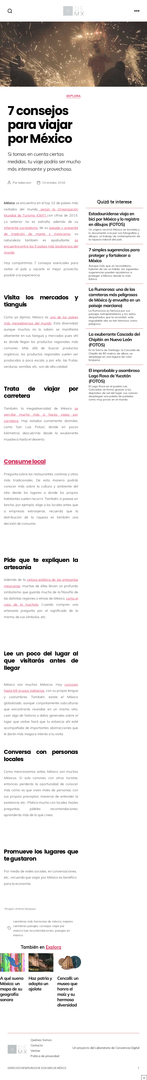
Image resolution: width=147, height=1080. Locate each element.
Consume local (25, 461)
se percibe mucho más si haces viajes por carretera (41, 414)
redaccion (24, 182)
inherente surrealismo (21, 228)
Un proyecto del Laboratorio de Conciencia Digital (106, 1048)
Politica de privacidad (45, 1056)
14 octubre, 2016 (53, 182)
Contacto (37, 1045)
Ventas (35, 1051)
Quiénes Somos (41, 1040)
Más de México (56, 1067)
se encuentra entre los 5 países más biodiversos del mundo (41, 246)
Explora (73, 96)
